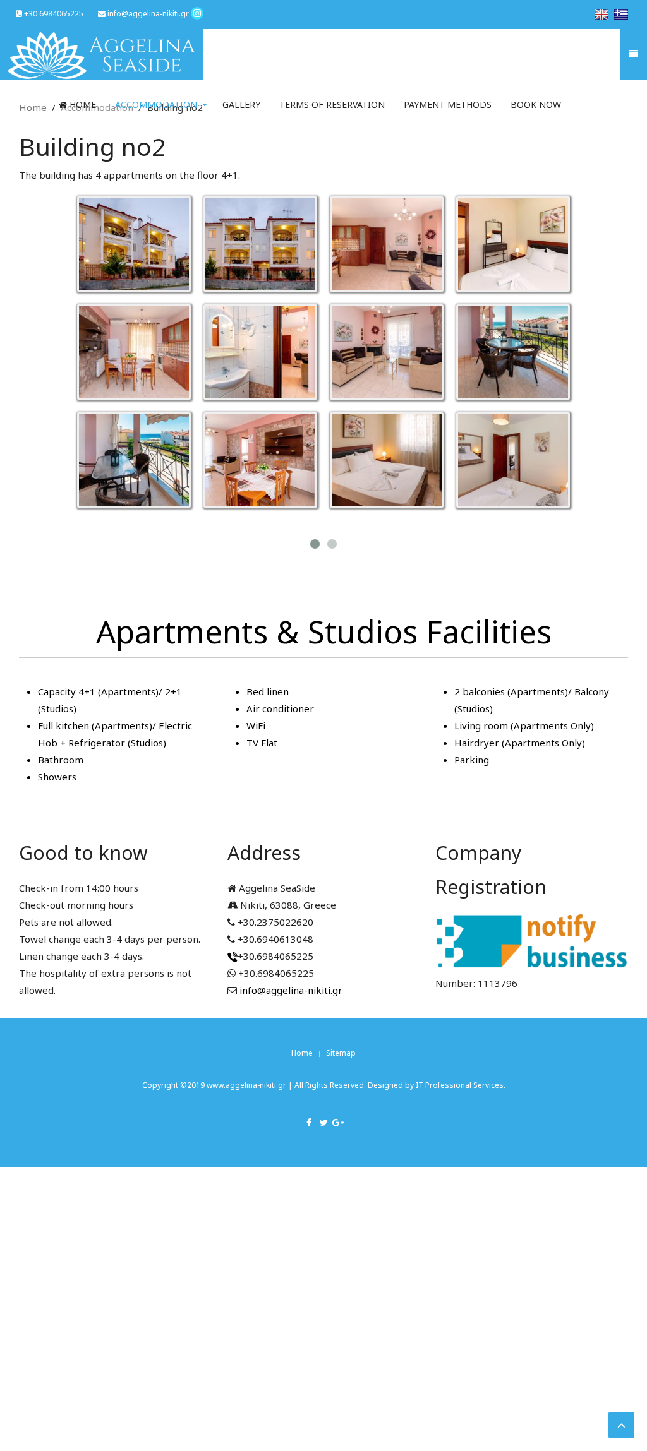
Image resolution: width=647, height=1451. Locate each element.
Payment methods (448, 104)
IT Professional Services (460, 1085)
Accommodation (156, 104)
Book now (536, 104)
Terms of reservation (332, 104)
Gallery (241, 104)
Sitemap (341, 1053)
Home (81, 104)
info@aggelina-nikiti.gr (147, 13)
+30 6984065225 (52, 13)
